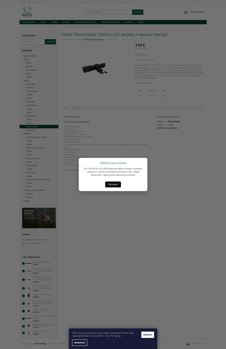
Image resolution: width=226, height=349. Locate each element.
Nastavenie (79, 342)
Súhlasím (147, 334)
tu (120, 336)
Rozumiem (113, 184)
